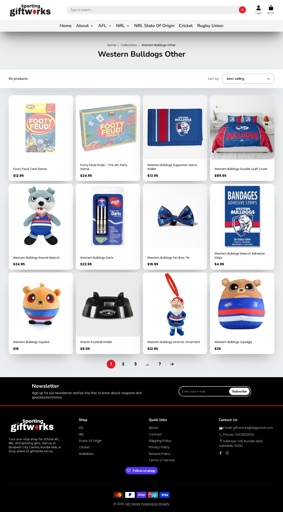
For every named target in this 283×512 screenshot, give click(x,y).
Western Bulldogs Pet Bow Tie (175, 226)
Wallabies (86, 454)
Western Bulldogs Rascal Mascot (41, 226)
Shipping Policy (160, 441)
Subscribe (239, 391)
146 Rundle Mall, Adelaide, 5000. (241, 443)
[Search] (242, 9)
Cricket (186, 26)
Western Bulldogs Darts (108, 226)
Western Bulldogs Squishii (41, 313)
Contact (155, 434)
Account (258, 9)
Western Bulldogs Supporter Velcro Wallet (175, 138)
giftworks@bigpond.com (253, 427)
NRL (120, 26)
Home (65, 26)
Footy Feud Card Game (41, 138)
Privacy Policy (159, 447)
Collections (129, 45)
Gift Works (132, 504)
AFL (102, 26)
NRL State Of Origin (154, 26)
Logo (30, 10)
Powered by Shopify (155, 504)
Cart (270, 9)
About (82, 26)
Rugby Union (210, 26)
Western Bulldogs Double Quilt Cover (242, 138)
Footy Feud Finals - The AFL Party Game (108, 138)
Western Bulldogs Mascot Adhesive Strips (242, 226)
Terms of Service (162, 460)
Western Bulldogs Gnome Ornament (175, 313)
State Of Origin (90, 441)
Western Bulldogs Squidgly (242, 313)
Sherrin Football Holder (108, 313)
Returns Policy (159, 454)
